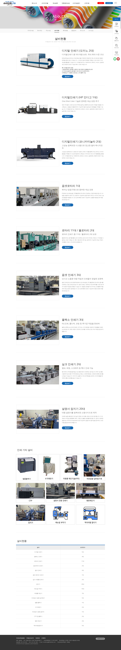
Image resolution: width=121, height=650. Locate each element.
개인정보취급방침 (20, 638)
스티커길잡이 (76, 3)
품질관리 (73, 30)
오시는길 (91, 30)
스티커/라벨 (44, 3)
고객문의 (43, 638)
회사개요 (39, 30)
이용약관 (37, 638)
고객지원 (86, 3)
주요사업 (48, 30)
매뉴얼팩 (55, 3)
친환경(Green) (66, 3)
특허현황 (65, 30)
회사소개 (34, 3)
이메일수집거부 (30, 638)
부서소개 (82, 30)
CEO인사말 (31, 30)
